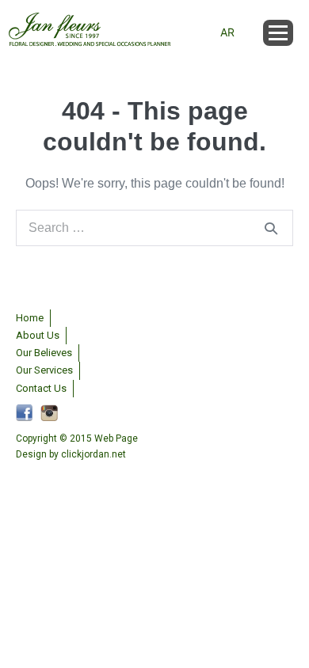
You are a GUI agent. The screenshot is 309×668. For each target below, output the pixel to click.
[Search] (271, 228)
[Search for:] (154, 227)
